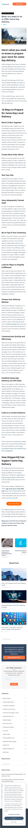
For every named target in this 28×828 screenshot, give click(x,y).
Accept (14, 818)
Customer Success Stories (9, 709)
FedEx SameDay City (13, 324)
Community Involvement (9, 705)
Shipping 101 (6, 745)
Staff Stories (6, 752)
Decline (14, 822)
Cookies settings (14, 814)
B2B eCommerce (7, 698)
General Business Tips (8, 716)
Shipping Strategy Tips (7, 13)
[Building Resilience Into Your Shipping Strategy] (14, 596)
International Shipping (8, 727)
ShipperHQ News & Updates (9, 741)
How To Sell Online (7, 723)
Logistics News (6, 734)
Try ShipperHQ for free (14, 657)
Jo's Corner (5, 730)
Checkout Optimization (8, 702)
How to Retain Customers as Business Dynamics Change (7, 553)
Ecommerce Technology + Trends (11, 712)
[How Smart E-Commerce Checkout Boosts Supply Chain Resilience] (14, 618)
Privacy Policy (18, 801)
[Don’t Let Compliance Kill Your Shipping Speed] (14, 574)
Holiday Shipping (7, 720)
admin (5, 24)
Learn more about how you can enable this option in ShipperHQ (14, 448)
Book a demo (19, 4)
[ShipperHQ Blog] (5, 4)
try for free (14, 504)
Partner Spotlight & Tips (8, 738)
